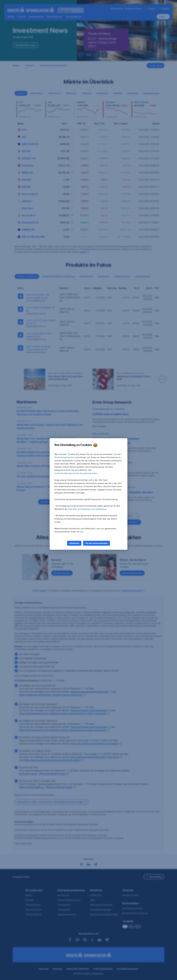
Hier (88, 457)
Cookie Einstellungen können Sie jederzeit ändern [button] (76, 473)
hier (81, 532)
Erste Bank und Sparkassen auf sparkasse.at (87, 509)
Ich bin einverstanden (96, 543)
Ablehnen (74, 543)
